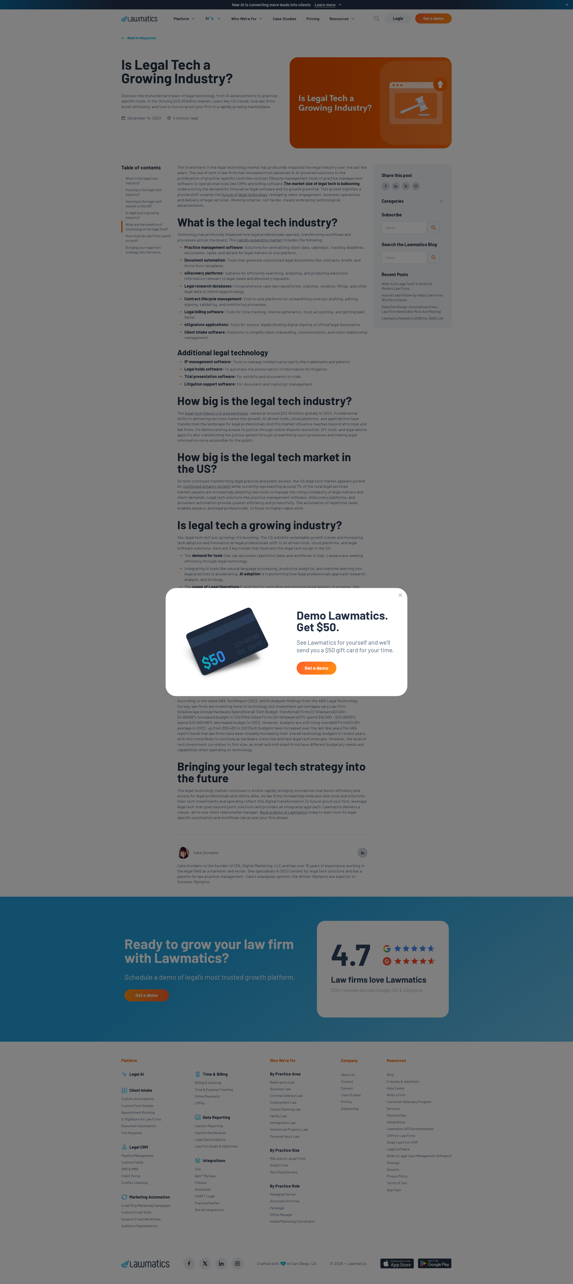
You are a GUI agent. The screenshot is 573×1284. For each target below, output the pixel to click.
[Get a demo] (316, 668)
